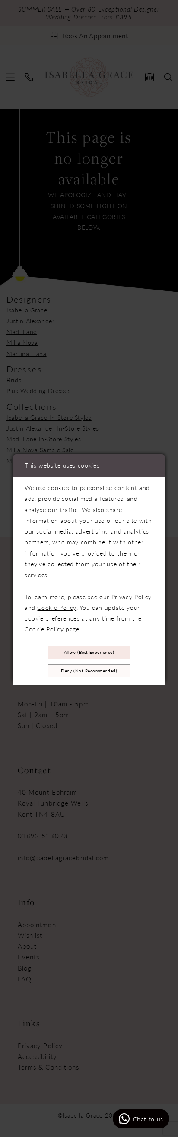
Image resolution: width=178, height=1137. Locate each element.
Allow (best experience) (89, 652)
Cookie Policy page (52, 629)
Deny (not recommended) (89, 671)
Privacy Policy (131, 596)
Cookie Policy (56, 607)
